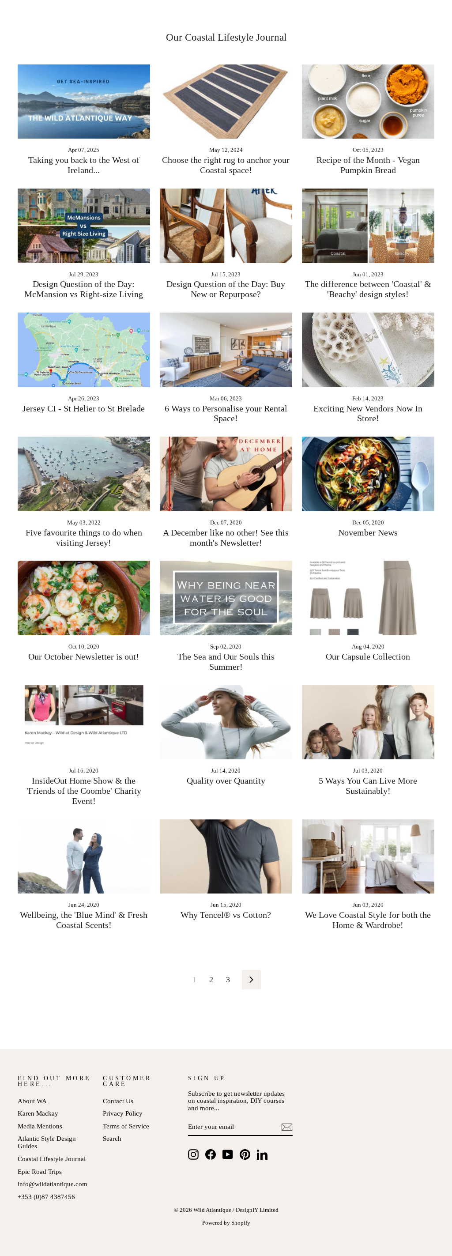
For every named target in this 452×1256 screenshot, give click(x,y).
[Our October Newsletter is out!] (84, 598)
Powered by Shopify (226, 1223)
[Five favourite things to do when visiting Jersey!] (84, 474)
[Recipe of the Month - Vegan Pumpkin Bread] (368, 101)
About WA (32, 1101)
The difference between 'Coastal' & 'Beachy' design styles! (368, 289)
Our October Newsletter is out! (83, 656)
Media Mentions (40, 1126)
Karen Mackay (38, 1113)
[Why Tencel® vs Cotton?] (226, 856)
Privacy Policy (123, 1113)
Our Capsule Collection (368, 656)
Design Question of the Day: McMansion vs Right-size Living (83, 289)
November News (368, 532)
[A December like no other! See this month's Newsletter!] (226, 474)
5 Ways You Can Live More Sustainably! (368, 786)
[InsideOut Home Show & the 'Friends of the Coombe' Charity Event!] (84, 722)
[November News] (368, 474)
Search (112, 1138)
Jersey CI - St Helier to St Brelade (84, 408)
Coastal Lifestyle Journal (52, 1158)
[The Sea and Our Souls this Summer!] (226, 598)
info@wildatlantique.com (52, 1184)
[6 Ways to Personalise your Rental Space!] (226, 350)
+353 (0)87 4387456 (46, 1196)
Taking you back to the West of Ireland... (83, 165)
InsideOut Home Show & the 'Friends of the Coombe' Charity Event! (83, 791)
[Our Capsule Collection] (368, 598)
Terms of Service (126, 1126)
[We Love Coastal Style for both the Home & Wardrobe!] (368, 856)
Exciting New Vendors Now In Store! (367, 413)
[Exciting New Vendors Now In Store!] (368, 350)
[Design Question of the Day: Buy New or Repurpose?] (226, 226)
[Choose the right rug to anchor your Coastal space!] (226, 101)
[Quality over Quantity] (226, 722)
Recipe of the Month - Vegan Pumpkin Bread (368, 165)
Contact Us (118, 1101)
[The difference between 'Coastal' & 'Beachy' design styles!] (368, 226)
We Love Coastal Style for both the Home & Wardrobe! (368, 920)
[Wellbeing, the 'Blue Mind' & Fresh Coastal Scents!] (84, 856)
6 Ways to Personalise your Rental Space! (226, 413)
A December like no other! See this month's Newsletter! (226, 537)
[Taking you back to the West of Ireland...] (84, 101)
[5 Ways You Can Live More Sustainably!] (368, 722)
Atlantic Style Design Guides (47, 1142)
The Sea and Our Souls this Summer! (226, 661)
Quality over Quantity (226, 780)
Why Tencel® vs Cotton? (226, 915)
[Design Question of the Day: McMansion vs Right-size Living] (84, 226)
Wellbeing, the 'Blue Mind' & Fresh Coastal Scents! (83, 920)
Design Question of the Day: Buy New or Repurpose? (225, 289)
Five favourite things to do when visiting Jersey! (84, 537)
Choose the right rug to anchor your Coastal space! (226, 165)
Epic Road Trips (40, 1171)
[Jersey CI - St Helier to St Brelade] (84, 350)
